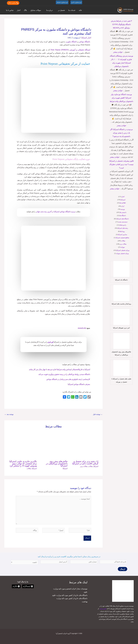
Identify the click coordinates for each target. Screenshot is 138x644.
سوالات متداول (35, 10)
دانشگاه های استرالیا (123, 219)
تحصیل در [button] (61, 10)
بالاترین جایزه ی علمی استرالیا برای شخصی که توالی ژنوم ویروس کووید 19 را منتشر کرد (23, 463)
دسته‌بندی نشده (122, 222)
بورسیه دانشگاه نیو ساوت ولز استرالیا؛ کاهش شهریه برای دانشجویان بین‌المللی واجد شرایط (121, 97)
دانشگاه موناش (84, 42)
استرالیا (123, 200)
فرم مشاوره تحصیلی (62, 2)
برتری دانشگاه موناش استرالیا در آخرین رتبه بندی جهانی (55, 212)
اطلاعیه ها (123, 203)
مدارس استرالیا (122, 234)
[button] (133, 2)
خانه (80, 10)
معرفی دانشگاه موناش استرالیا (79, 384)
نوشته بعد (9, 414)
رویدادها (122, 231)
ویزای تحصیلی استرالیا (122, 250)
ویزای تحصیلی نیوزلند (122, 253)
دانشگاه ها (123, 215)
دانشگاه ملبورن (71, 42)
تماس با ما (9, 10)
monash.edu (82, 328)
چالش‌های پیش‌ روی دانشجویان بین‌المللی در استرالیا (56, 463)
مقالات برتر (123, 244)
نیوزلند (123, 247)
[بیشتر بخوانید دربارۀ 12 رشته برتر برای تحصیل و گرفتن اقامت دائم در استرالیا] (84, 444)
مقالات (123, 241)
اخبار (18, 10)
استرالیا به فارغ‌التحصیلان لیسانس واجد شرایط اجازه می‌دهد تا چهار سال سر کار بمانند (59, 369)
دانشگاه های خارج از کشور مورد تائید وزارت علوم (69, 595)
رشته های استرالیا (123, 228)
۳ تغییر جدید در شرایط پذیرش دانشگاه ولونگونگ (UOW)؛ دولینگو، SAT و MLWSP (121, 24)
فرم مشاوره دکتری (76, 2)
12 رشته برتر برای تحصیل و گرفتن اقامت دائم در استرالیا (85, 462)
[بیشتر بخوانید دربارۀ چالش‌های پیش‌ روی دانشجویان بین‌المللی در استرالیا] (53, 444)
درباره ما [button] (49, 10)
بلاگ (25, 10)
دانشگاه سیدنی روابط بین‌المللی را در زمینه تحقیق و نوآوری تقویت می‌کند (64, 374)
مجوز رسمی (102, 608)
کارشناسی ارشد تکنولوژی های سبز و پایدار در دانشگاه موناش (68, 379)
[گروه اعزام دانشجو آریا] (126, 10)
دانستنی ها (123, 212)
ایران (122, 206)
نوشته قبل (97, 414)
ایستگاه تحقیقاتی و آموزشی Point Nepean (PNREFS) (70, 50)
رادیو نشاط (122, 225)
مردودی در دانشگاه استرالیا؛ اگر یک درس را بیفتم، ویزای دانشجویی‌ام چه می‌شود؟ (121, 132)
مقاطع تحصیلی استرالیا (122, 237)
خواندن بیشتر (118, 52)
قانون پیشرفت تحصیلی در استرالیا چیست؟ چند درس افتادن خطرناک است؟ (121, 164)
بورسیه (123, 209)
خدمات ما (71, 10)
